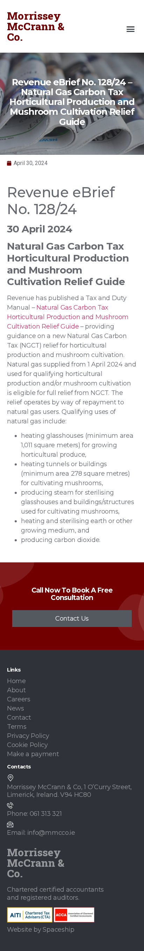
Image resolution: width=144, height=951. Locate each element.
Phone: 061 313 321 (34, 814)
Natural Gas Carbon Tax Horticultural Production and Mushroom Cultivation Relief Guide (68, 317)
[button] (130, 29)
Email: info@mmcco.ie (41, 833)
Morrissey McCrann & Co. (35, 26)
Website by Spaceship (40, 929)
